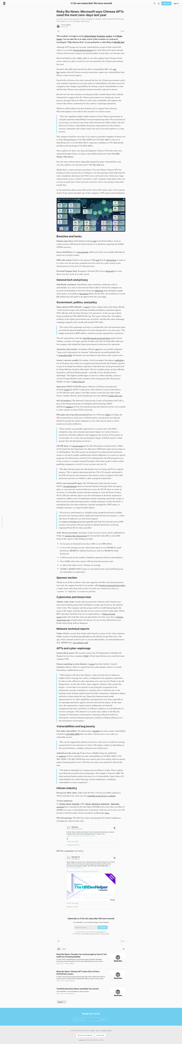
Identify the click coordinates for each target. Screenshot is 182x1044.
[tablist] (61, 949)
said (94, 241)
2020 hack (99, 290)
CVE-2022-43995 (73, 734)
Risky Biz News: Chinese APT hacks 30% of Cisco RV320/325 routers (78, 972)
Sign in (176, 3)
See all (60, 1002)
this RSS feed (119, 42)
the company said (80, 642)
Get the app (100, 1035)
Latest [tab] (64, 949)
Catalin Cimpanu (66, 25)
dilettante (96, 803)
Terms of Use (100, 932)
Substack (81, 1040)
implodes (76, 803)
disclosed (109, 271)
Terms (98, 1030)
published (119, 360)
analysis (62, 756)
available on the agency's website (101, 795)
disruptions (111, 260)
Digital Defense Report (83, 50)
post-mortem (82, 252)
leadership (105, 803)
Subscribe (166, 3)
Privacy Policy (105, 934)
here (107, 813)
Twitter (62, 803)
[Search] (154, 3)
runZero (109, 36)
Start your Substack (86, 1035)
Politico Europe (78, 381)
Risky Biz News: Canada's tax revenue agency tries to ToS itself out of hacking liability (81, 955)
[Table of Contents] (2, 522)
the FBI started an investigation (96, 338)
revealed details (69, 486)
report (86, 307)
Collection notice (106, 1030)
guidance (69, 406)
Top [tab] (59, 949)
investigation (77, 446)
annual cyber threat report (76, 535)
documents (84, 293)
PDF (108, 414)
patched (95, 731)
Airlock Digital (90, 36)
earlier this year (115, 395)
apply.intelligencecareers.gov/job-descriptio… (81, 836)
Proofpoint (101, 36)
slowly (68, 803)
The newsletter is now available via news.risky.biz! (72, 991)
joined (66, 389)
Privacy (92, 1030)
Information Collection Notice (90, 934)
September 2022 (65, 355)
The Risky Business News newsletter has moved (77, 989)
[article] (91, 960)
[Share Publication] (159, 3)
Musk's (88, 803)
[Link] (53, 236)
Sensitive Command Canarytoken (112, 585)
